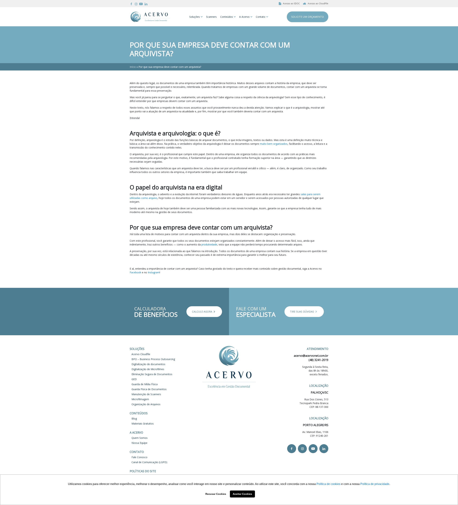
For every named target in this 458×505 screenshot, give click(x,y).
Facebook (135, 272)
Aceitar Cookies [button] (242, 493)
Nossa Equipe (139, 443)
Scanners (211, 16)
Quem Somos (139, 438)
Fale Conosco (139, 457)
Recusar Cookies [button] (215, 493)
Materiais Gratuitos (142, 423)
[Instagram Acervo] (136, 3)
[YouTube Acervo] (141, 3)
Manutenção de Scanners (146, 394)
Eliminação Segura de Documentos (151, 374)
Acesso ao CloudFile (318, 3)
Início (133, 67)
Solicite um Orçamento (307, 16)
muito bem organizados (274, 143)
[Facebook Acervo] (131, 3)
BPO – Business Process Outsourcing (153, 359)
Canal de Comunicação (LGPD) (149, 462)
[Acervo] (150, 17)
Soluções (194, 16)
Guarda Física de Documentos (149, 389)
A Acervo (244, 16)
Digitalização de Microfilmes (147, 369)
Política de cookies (328, 484)
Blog (134, 418)
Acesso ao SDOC (291, 3)
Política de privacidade (374, 484)
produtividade (209, 244)
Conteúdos (226, 16)
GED (134, 379)
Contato (260, 16)
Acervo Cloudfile (140, 354)
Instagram (154, 272)
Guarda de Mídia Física (144, 384)
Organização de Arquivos (145, 404)
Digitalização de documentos (148, 364)
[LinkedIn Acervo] (146, 3)
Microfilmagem (140, 399)
